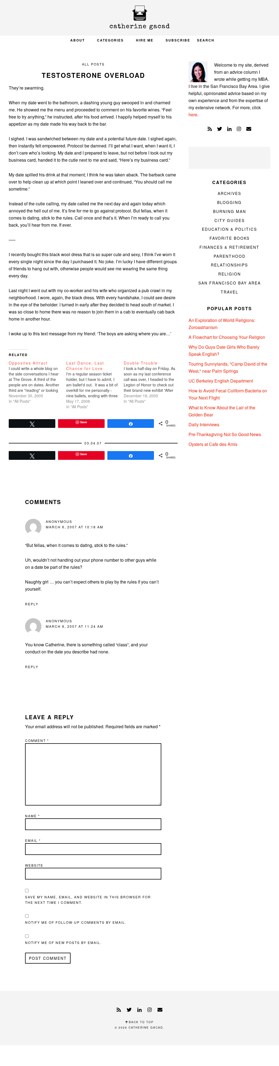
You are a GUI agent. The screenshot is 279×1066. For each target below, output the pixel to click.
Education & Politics (229, 229)
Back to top (141, 1022)
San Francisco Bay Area (229, 283)
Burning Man (229, 211)
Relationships (229, 265)
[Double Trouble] (152, 382)
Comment (37, 740)
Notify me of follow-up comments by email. (75, 922)
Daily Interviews (204, 424)
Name (32, 815)
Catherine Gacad (139, 17)
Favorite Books (230, 238)
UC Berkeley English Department (221, 381)
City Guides (229, 220)
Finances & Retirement (229, 247)
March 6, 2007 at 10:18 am (74, 527)
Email (33, 840)
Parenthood (229, 256)
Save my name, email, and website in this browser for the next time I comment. (88, 900)
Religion (229, 274)
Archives (229, 193)
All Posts (93, 64)
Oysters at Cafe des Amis (213, 444)
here (193, 114)
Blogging (229, 202)
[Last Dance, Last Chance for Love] (95, 384)
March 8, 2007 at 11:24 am (74, 626)
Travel (229, 292)
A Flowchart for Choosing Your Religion (227, 337)
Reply (31, 604)
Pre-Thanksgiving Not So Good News (225, 434)
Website (34, 865)
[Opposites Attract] (37, 382)
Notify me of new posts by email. (63, 942)
